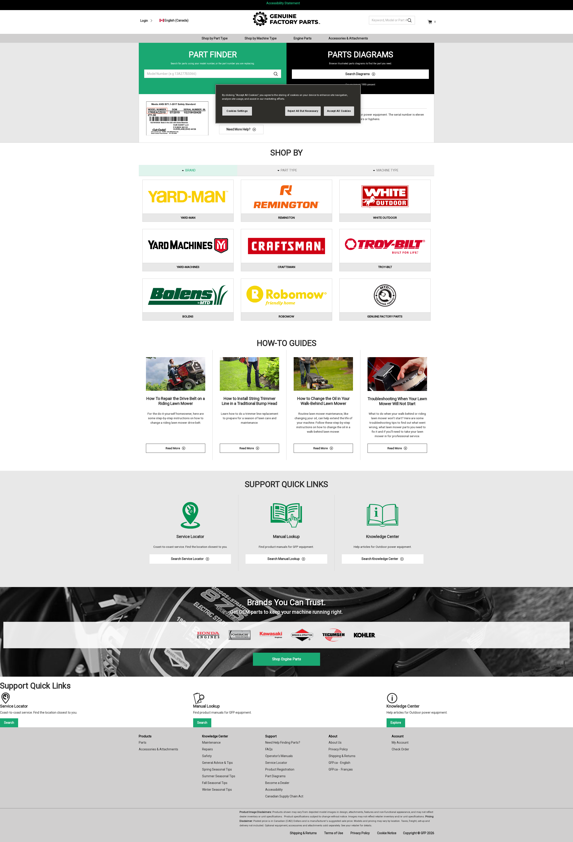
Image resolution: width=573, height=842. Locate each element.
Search (9, 722)
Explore (396, 722)
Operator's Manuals (279, 756)
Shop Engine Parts (286, 659)
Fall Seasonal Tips (214, 783)
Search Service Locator (187, 559)
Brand (190, 170)
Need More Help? (238, 129)
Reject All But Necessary (303, 110)
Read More (185, 448)
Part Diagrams (275, 776)
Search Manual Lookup (283, 559)
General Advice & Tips (217, 762)
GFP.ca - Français (341, 769)
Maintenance (211, 742)
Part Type (289, 170)
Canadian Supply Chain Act (284, 796)
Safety (207, 756)
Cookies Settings (237, 110)
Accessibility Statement (283, 3)
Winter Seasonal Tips (217, 789)
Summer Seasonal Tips (218, 776)
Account (398, 736)
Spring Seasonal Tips (217, 769)
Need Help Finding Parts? (282, 742)
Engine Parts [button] (303, 38)
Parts (142, 742)
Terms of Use (333, 833)
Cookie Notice (386, 833)
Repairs (207, 749)
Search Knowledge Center (379, 559)
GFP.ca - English (339, 762)
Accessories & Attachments (158, 749)
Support (271, 736)
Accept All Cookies (339, 110)
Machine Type (387, 170)
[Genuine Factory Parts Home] (286, 18)
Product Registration (279, 769)
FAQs (269, 749)
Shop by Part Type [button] (215, 38)
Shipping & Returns (342, 756)
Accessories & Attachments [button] (348, 38)
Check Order (400, 749)
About (333, 736)
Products (145, 736)
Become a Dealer (277, 783)
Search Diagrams (357, 74)
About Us (335, 742)
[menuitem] (216, 38)
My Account (400, 742)
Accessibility (274, 789)
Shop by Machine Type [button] (261, 38)
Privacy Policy (338, 749)
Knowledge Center (215, 736)
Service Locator (276, 762)
